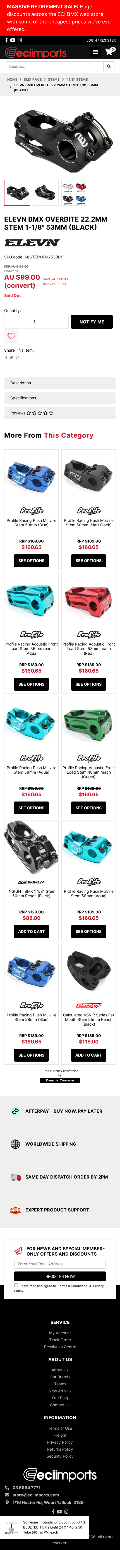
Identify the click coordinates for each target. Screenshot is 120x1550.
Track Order (60, 1339)
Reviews (18, 413)
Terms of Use (60, 1428)
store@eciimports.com (36, 1495)
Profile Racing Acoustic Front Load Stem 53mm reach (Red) (89, 649)
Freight (60, 1435)
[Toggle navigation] (95, 52)
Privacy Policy (60, 1442)
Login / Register (101, 40)
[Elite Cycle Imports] (36, 51)
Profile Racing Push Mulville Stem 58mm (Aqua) (31, 770)
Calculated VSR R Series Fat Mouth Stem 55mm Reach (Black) (88, 1019)
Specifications (23, 397)
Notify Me (92, 322)
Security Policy (60, 1456)
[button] (11, 336)
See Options (31, 560)
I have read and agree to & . (59, 1288)
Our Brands (60, 1376)
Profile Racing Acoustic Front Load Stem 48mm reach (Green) (89, 772)
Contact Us (60, 1404)
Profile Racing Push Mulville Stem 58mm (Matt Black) (89, 522)
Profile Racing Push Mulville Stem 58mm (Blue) (31, 1017)
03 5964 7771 (26, 1487)
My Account (60, 1332)
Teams (60, 1383)
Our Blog (60, 1397)
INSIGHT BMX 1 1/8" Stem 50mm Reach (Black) (31, 893)
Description (20, 382)
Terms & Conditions (72, 1286)
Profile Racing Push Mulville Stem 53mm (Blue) (31, 522)
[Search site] (108, 66)
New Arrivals (60, 1390)
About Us (60, 1369)
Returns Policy (60, 1449)
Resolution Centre (60, 1346)
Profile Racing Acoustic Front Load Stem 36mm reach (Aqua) (31, 649)
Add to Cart (31, 931)
